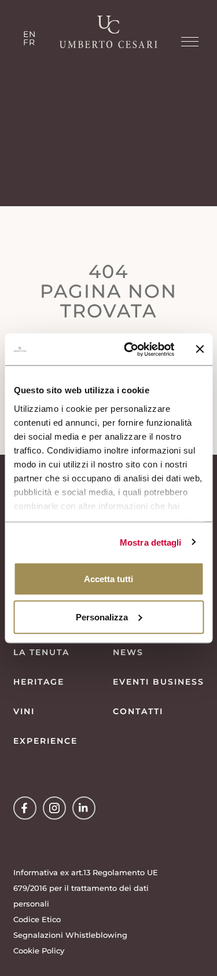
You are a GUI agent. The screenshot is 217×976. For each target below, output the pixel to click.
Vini (24, 711)
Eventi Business (158, 682)
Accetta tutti (108, 579)
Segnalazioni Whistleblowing (70, 935)
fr (29, 42)
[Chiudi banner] (200, 349)
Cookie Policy (38, 950)
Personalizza (102, 617)
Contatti (138, 711)
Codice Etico (37, 919)
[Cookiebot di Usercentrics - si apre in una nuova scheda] (129, 349)
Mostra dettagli (151, 542)
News (128, 652)
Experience (45, 741)
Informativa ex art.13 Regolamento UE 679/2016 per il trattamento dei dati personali (85, 888)
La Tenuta (41, 652)
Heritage (38, 682)
